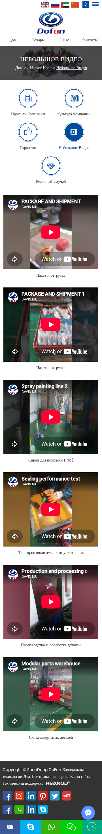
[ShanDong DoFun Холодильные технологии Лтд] (51, 22)
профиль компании (28, 114)
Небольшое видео (51, 59)
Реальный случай (51, 181)
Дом (12, 40)
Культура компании (74, 114)
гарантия (28, 148)
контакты (89, 40)
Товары (38, 40)
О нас (64, 40)
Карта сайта (80, 776)
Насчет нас (39, 68)
